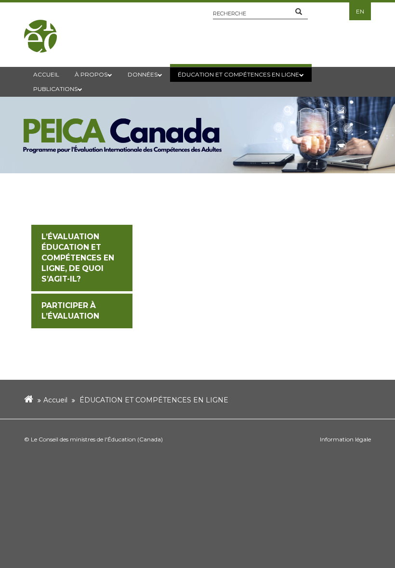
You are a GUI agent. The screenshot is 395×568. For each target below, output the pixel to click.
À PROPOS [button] (91, 74)
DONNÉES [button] (143, 74)
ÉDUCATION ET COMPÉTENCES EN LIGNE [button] (238, 74)
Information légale (345, 439)
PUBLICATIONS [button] (55, 88)
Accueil (55, 400)
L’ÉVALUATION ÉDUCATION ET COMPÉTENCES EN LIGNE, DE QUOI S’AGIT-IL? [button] (77, 258)
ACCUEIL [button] (46, 74)
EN (360, 11)
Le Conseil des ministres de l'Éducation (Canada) (97, 439)
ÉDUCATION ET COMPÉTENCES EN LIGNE (153, 400)
